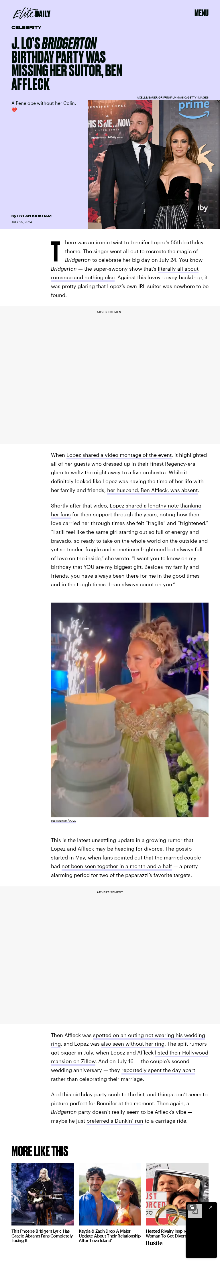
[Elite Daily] (31, 13)
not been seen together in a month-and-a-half (117, 866)
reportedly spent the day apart (158, 1070)
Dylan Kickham (34, 216)
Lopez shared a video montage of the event (119, 455)
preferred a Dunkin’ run (115, 1121)
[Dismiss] (210, 1207)
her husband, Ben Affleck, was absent (152, 490)
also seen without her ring (132, 1043)
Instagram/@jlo (63, 820)
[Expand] (192, 1207)
